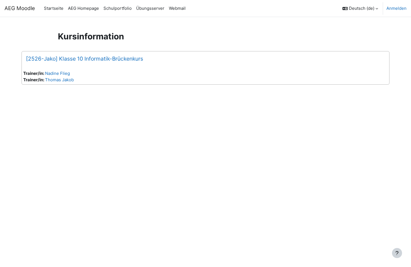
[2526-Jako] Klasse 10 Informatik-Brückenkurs (84, 58)
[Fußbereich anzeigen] (397, 253)
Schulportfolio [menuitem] (117, 8)
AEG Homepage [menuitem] (83, 8)
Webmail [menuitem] (177, 8)
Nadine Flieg (57, 73)
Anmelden (396, 8)
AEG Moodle (19, 8)
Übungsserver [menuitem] (150, 8)
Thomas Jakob (59, 79)
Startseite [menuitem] (53, 8)
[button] (360, 8)
